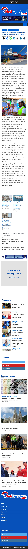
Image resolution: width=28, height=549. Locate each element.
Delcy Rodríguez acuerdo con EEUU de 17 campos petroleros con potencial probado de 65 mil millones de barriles (6, 315)
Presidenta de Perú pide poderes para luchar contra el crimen (6, 305)
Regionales (14, 330)
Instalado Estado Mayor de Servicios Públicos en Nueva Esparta (6, 333)
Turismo (3, 517)
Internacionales (15, 321)
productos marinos (6, 235)
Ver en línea (25, 24)
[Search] (20, 24)
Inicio (2, 503)
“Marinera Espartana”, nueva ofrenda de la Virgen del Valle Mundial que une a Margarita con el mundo (6, 343)
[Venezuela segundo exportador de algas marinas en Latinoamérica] (7, 198)
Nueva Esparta (21, 233)
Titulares (21, 321)
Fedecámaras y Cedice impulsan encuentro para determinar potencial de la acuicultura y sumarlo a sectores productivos (6, 223)
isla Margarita (14, 233)
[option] (14, 305)
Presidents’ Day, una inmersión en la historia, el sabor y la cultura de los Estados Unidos (13, 247)
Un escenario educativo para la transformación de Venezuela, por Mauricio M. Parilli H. (13, 240)
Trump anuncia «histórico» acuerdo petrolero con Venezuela (6, 325)
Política (3, 514)
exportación (8, 233)
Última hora (14, 311)
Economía (14, 348)
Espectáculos (4, 512)
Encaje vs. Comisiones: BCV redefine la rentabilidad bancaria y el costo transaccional (14, 386)
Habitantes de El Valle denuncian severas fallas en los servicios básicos (14, 415)
